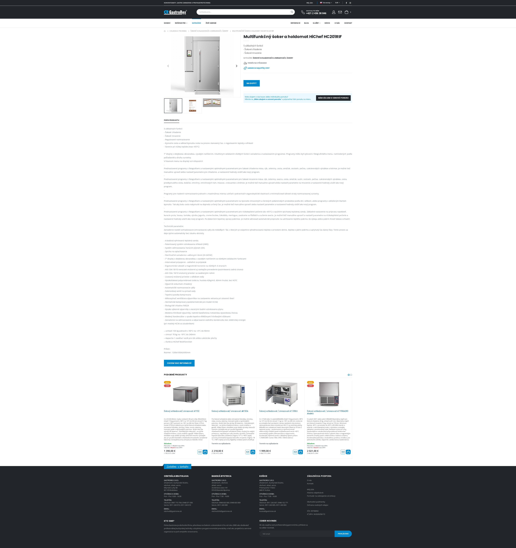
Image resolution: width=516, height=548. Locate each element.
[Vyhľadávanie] (292, 12)
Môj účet (310, 3)
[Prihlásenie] (333, 12)
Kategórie (196, 23)
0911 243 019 (186, 505)
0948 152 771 (283, 502)
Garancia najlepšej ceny (258, 68)
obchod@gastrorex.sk (173, 511)
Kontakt (348, 23)
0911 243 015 (175, 505)
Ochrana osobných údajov (317, 505)
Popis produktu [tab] (171, 120)
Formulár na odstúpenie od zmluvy (321, 496)
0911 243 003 (281, 505)
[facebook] (346, 3)
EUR (336, 3)
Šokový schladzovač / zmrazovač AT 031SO (278, 411)
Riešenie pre (180, 23)
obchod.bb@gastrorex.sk (222, 511)
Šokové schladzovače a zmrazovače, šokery (209, 31)
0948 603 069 (224, 502)
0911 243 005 (270, 505)
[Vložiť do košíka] (205, 452)
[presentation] (168, 65)
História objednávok (315, 492)
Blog (306, 23)
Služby (316, 23)
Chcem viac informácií (179, 363)
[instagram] (350, 3)
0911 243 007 (272, 502)
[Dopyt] (340, 12)
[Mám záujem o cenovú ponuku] (200, 452)
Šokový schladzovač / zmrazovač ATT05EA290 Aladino (327, 412)
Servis (327, 23)
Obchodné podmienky (316, 502)
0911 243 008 (222, 505)
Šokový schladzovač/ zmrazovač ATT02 (181, 411)
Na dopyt (252, 83)
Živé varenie (211, 23)
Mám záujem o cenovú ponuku (333, 98)
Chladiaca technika (178, 31)
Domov (167, 23)
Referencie (295, 23)
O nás (337, 23)
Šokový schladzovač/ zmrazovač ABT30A (230, 411)
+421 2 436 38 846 (316, 13)
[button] (346, 12)
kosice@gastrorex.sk (267, 511)
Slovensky (326, 3)
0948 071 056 (187, 502)
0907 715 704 (176, 502)
